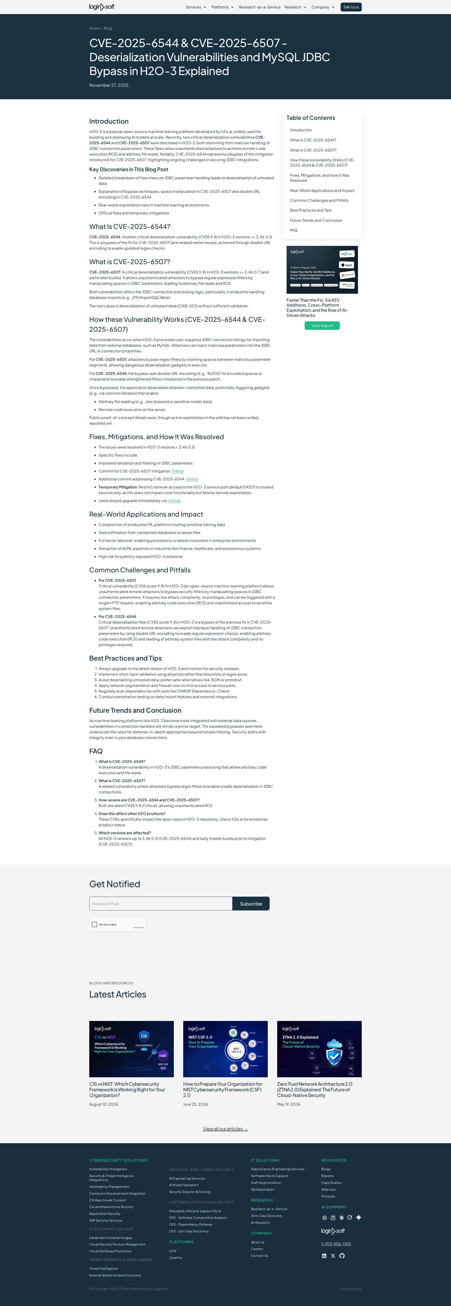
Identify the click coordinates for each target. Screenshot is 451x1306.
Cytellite (176, 1258)
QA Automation (263, 1189)
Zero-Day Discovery (266, 1216)
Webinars (328, 1189)
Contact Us (259, 1255)
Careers (257, 1249)
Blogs (326, 1169)
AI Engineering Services (187, 1178)
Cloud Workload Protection (110, 1251)
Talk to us (351, 6)
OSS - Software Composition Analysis (198, 1217)
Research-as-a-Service (260, 6)
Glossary (328, 1196)
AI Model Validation (183, 1185)
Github (178, 470)
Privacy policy (351, 1289)
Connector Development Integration (117, 1193)
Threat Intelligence (103, 1268)
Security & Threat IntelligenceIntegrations (111, 1178)
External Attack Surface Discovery (115, 1275)
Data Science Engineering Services (278, 1169)
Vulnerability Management (109, 1186)
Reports (327, 1176)
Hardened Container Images (111, 1238)
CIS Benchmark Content (107, 1200)
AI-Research (260, 1222)
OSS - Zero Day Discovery (189, 1231)
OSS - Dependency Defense (191, 1224)
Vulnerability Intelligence (108, 1169)
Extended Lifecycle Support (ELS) (195, 1211)
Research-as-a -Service (269, 1209)
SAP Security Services (106, 1220)
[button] (197, 7)
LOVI (172, 1251)
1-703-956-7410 (336, 1243)
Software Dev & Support (269, 1176)
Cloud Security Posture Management (117, 1244)
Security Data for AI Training (190, 1192)
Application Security (105, 1213)
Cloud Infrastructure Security (111, 1207)
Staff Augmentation (266, 1182)
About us (258, 1242)
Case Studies (331, 1182)
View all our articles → (225, 1128)
